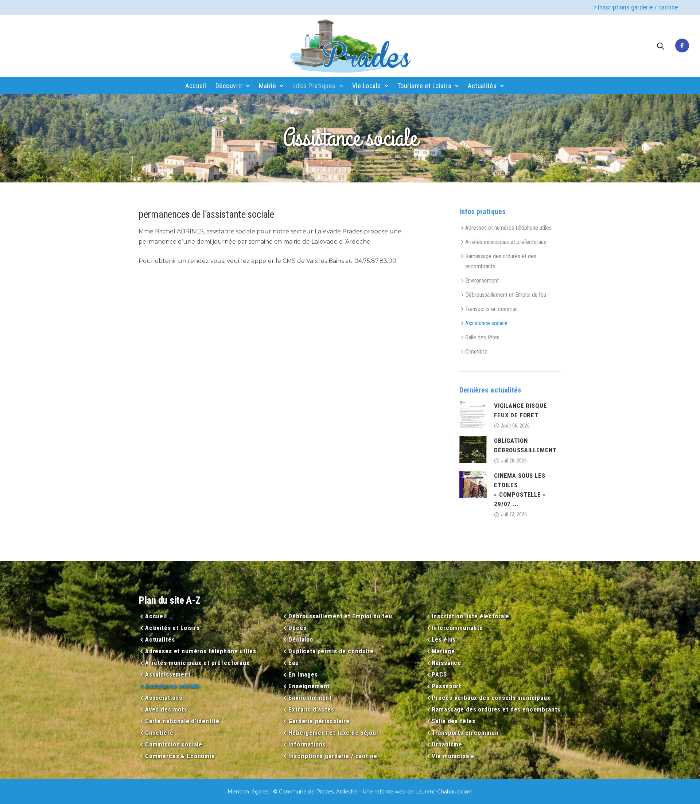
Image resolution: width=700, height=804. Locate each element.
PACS (439, 674)
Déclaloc (301, 639)
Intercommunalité (457, 627)
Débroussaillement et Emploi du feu (505, 294)
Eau (293, 662)
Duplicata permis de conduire (331, 651)
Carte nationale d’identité (182, 721)
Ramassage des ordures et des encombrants (500, 261)
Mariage (443, 651)
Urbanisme (447, 744)
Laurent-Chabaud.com (443, 791)
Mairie (267, 86)
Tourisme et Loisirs (424, 86)
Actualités (482, 86)
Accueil (195, 86)
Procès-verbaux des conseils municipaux (491, 697)
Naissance (446, 662)
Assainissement (168, 674)
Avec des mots (166, 709)
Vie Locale (366, 86)
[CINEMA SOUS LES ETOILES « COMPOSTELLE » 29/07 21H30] (473, 484)
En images (303, 674)
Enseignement (309, 686)
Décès (297, 627)
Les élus (444, 639)
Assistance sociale (486, 323)
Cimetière (476, 351)
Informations (307, 744)
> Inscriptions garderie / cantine (636, 7)
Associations (163, 697)
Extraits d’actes (311, 709)
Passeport (446, 686)
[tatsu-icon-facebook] (682, 46)
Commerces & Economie (180, 756)
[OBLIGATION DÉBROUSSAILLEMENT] (473, 449)
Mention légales (248, 791)
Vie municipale (453, 756)
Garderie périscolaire (319, 721)
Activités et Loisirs (172, 627)
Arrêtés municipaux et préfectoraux (505, 242)
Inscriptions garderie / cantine (332, 756)
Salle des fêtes (482, 337)
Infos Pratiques (314, 86)
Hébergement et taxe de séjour (333, 732)
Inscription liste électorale (470, 616)
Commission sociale (173, 744)
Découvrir (229, 86)
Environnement (482, 280)
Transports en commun (491, 309)
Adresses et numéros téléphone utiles (508, 227)
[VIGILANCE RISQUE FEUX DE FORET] (473, 414)
